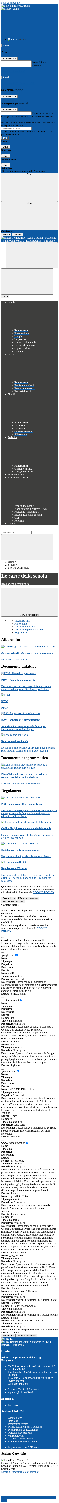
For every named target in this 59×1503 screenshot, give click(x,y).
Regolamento (21, 632)
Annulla (6, 234)
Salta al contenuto (10, 2)
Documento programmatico (28, 629)
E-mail (35, 113)
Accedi (6, 45)
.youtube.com (8, 1071)
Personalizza (9, 898)
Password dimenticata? (13, 71)
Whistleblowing (16, 1435)
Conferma (17, 234)
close (5, 296)
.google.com (8, 955)
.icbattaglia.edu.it (10, 1000)
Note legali (13, 1420)
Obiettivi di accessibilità (20, 1432)
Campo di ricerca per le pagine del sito (21, 529)
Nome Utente (39, 62)
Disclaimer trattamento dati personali (20, 1471)
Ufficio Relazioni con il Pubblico (25, 1426)
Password (37, 65)
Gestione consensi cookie (21, 1438)
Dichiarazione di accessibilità (23, 1429)
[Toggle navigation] (27, 281)
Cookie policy (15, 1417)
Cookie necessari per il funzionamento (21, 940)
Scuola (11, 564)
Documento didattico (25, 626)
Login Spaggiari (31, 125)
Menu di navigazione (29, 615)
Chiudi (6, 147)
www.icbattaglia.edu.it (13, 1142)
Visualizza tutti (22, 620)
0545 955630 (19, 1369)
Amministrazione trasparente (22, 1441)
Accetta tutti (13, 902)
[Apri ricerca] (32, 255)
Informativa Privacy (18, 1423)
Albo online (20, 623)
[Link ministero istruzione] (15, 5)
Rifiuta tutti (28, 898)
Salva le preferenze (27, 1335)
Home (11, 561)
